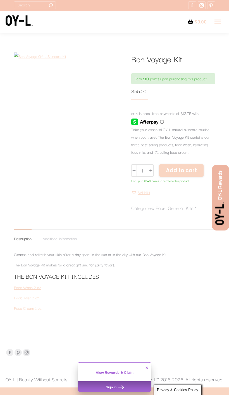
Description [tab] (23, 238)
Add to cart (181, 170)
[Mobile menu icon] (217, 21)
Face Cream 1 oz (28, 308)
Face (161, 208)
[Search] (51, 5)
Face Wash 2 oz (27, 287)
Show (220, 197)
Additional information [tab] (60, 238)
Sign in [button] (111, 386)
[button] (140, 192)
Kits (189, 208)
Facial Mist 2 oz (26, 298)
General (175, 208)
